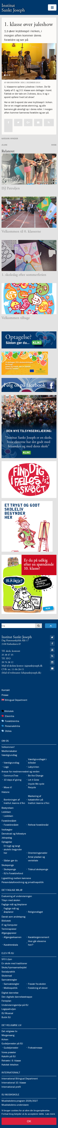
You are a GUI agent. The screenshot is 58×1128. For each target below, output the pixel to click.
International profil (11, 1086)
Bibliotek (9, 711)
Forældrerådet (9, 820)
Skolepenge (8, 865)
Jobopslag (7, 837)
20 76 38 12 (7, 662)
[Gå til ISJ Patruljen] (29, 169)
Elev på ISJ (8, 953)
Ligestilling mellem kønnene (16, 878)
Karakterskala (11, 944)
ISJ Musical (7, 1013)
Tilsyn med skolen (11, 900)
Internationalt (11, 1072)
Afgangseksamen (12, 937)
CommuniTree (11, 775)
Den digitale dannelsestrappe (17, 996)
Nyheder (14, 138)
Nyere (53, 144)
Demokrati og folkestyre (14, 833)
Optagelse (7, 841)
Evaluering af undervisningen (17, 896)
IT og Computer (9, 924)
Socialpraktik (8, 971)
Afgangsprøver (9, 932)
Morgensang (8, 1035)
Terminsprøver (9, 928)
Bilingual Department (16, 699)
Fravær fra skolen (37, 983)
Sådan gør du (11, 860)
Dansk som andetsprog (13, 916)
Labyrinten (33, 766)
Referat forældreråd (38, 824)
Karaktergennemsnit (38, 937)
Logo (6, 766)
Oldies (8, 730)
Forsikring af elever (38, 987)
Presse (5, 694)
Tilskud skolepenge (38, 869)
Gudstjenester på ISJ (12, 1043)
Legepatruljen (9, 1008)
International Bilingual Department (20, 1078)
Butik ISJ (6, 1017)
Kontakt (6, 690)
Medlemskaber (9, 751)
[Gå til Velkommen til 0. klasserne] (29, 212)
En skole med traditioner (14, 963)
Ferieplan (6, 1000)
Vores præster (9, 1052)
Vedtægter (7, 829)
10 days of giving (12, 779)
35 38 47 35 (7, 654)
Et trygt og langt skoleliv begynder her (13, 849)
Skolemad (7, 975)
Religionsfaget (35, 911)
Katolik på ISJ (9, 1056)
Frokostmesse (35, 1047)
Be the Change (35, 775)
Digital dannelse (10, 992)
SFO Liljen (7, 959)
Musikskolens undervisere (15, 1104)
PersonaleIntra (12, 726)
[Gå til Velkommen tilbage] (29, 298)
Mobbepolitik (10, 987)
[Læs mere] (49, 122)
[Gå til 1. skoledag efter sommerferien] (29, 255)
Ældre (4, 144)
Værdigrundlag (9, 755)
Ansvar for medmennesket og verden (21, 771)
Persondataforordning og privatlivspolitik (23, 882)
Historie (5, 791)
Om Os (5, 740)
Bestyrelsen (8, 807)
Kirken (5, 1039)
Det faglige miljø (12, 889)
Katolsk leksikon (10, 1064)
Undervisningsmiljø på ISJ (15, 1004)
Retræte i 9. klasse (11, 1060)
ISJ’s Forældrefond (13, 873)
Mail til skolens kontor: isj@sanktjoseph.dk (22, 665)
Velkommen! (8, 746)
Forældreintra (12, 721)
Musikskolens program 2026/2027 (20, 1100)
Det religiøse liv (11, 1025)
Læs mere (50, 1114)
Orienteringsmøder (37, 852)
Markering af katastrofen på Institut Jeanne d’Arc (38, 799)
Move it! (8, 787)
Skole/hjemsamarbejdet (14, 967)
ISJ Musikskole (10, 1094)
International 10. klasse (14, 1082)
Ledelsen (6, 811)
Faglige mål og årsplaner (14, 904)
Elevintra (9, 716)
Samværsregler (9, 979)
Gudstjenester (11, 1047)
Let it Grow (33, 779)
